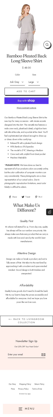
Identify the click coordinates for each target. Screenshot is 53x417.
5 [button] (25, 39)
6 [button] (28, 39)
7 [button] (30, 39)
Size (34, 74)
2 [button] (18, 39)
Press (13, 388)
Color (17, 74)
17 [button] (31, 43)
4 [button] (23, 39)
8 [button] (32, 39)
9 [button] (35, 39)
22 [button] (29, 47)
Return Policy (39, 384)
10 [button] (37, 39)
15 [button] (27, 43)
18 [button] (34, 43)
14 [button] (24, 43)
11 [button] (17, 43)
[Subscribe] (43, 354)
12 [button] (19, 43)
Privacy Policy (23, 388)
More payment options (26, 107)
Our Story (12, 384)
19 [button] (36, 43)
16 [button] (29, 43)
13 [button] (22, 43)
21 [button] (27, 47)
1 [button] (16, 39)
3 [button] (21, 39)
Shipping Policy (25, 384)
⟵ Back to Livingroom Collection (26, 321)
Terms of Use (37, 388)
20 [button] (24, 47)
